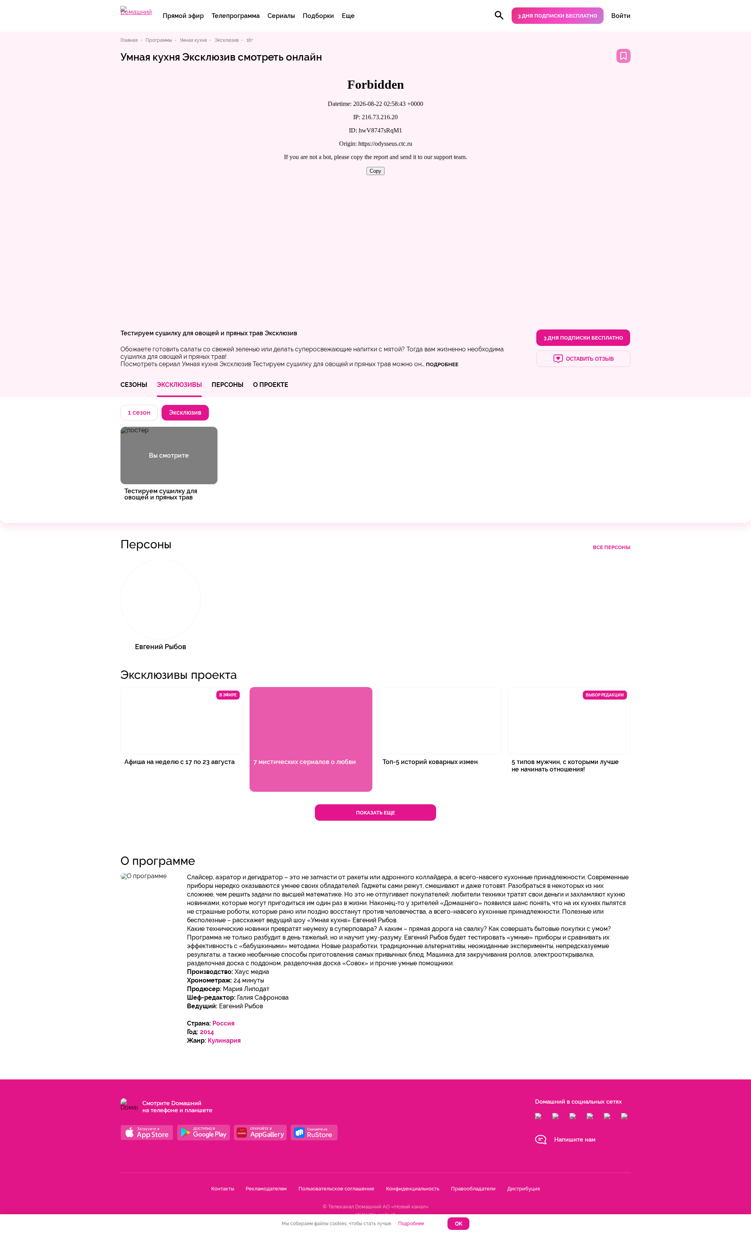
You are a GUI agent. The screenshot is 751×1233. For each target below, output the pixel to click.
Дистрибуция (523, 1189)
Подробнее (411, 1223)
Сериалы (281, 16)
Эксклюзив (281, 333)
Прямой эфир (183, 16)
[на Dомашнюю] (136, 12)
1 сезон (139, 412)
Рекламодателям (266, 1189)
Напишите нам (574, 1139)
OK (458, 1224)
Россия (223, 1023)
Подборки (318, 16)
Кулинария (224, 1040)
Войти (621, 16)
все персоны (612, 547)
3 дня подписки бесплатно (557, 16)
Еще (348, 16)
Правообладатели (473, 1189)
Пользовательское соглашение (336, 1189)
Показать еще (375, 813)
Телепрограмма (236, 16)
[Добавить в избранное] (623, 56)
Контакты (222, 1189)
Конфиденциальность (412, 1189)
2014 (207, 1032)
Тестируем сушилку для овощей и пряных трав (191, 333)
